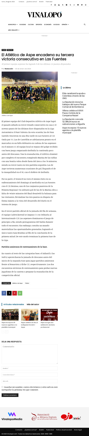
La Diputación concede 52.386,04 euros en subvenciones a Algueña (73, 121)
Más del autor (33, 304)
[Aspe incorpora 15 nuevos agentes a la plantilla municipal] (10, 315)
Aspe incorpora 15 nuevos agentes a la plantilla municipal (9, 324)
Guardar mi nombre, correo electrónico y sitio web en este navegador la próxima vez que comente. (30, 388)
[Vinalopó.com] (44, 14)
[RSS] (62, 5)
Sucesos (56, 24)
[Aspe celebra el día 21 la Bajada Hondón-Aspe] (29, 315)
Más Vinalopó (13, 30)
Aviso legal (78, 430)
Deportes (39, 24)
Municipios (12, 24)
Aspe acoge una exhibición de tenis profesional (48, 324)
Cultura (31, 24)
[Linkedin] (59, 5)
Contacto (21, 1)
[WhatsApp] (74, 5)
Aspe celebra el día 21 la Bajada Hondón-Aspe (29, 324)
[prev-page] (3, 331)
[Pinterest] (14, 293)
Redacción (9, 69)
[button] (84, 24)
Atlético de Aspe (17, 283)
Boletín (41, 1)
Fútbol (27, 283)
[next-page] (6, 331)
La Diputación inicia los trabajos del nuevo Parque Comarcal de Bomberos (74, 104)
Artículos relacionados (13, 304)
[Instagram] (55, 5)
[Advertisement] (44, 40)
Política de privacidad (64, 430)
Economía (47, 24)
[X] (70, 5)
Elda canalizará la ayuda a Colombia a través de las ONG (73, 95)
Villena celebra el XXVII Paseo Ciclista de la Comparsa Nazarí (72, 113)
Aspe (3, 50)
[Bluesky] (82, 5)
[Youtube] (78, 5)
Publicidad (49, 1)
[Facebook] (51, 5)
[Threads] (85, 5)
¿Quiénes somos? (31, 1)
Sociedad (22, 24)
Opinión (64, 24)
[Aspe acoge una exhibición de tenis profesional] (49, 315)
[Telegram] (66, 5)
